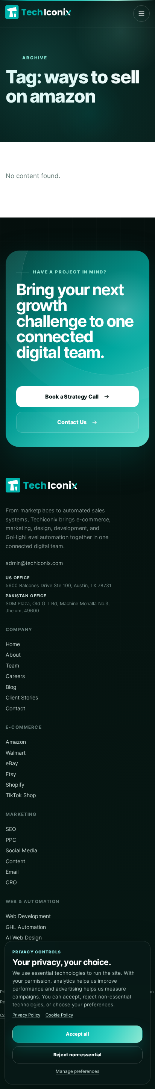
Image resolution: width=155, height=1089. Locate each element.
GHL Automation (26, 927)
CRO (11, 882)
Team (12, 665)
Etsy (11, 774)
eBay (12, 763)
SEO (11, 829)
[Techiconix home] (38, 11)
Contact (15, 708)
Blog (11, 687)
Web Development (28, 916)
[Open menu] (141, 13)
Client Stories (22, 697)
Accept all (77, 1034)
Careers (15, 676)
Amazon (16, 742)
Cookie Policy (59, 1015)
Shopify (15, 784)
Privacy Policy (26, 1015)
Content (15, 861)
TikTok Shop (21, 795)
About (13, 654)
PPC (11, 840)
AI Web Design (24, 937)
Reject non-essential (77, 1054)
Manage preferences (77, 1071)
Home (13, 644)
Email (12, 871)
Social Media (21, 850)
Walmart (16, 752)
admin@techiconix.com (34, 563)
